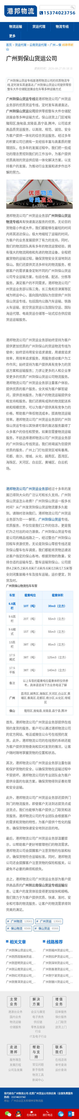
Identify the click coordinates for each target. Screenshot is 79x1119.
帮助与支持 (37, 1052)
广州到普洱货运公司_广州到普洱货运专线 (32, 981)
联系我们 (59, 1049)
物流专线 (62, 26)
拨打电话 (47, 1115)
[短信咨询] (61, 1114)
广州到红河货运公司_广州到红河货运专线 (32, 975)
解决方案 (37, 1002)
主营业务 (14, 1002)
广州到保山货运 (49, 519)
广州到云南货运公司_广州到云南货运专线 (32, 969)
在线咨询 (31, 1115)
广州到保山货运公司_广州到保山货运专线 (32, 950)
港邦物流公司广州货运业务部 (27, 489)
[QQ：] (18, 1114)
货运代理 (38, 26)
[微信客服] (8, 1114)
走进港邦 (14, 1049)
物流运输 (15, 26)
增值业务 (59, 1002)
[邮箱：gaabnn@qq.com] (71, 1114)
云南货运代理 (38, 44)
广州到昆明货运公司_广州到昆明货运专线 (32, 963)
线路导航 (67, 44)
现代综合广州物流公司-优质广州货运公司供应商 (30, 1093)
